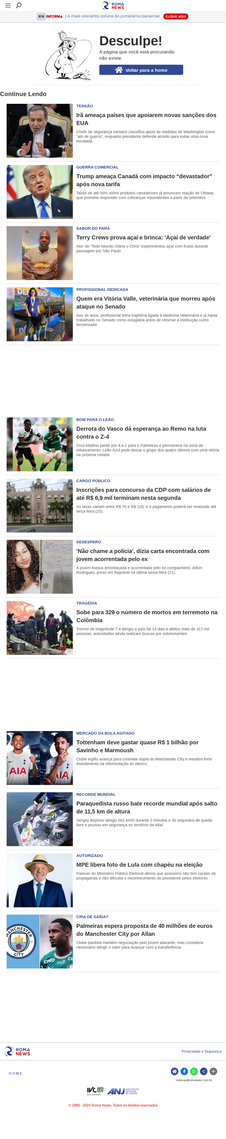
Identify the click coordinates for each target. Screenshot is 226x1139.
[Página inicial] (17, 1051)
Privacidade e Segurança (202, 1051)
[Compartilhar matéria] (203, 1071)
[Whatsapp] (194, 1071)
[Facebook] (184, 1071)
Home (16, 1073)
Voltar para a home (147, 70)
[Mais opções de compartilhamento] (213, 1071)
